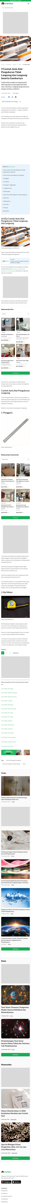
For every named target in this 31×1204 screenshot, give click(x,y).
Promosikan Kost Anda (6, 1194)
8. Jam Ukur (6, 203)
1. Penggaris (6, 177)
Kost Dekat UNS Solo (6, 719)
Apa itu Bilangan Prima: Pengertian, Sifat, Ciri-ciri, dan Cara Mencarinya (13, 1145)
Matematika (13, 1118)
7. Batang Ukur (6, 199)
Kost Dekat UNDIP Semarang (8, 695)
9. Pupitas (5, 206)
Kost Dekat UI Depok (6, 699)
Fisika (19, 63)
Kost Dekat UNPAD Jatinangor (9, 691)
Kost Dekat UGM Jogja (7, 687)
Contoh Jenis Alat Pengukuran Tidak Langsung (15, 193)
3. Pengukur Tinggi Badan (9, 183)
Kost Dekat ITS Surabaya (7, 731)
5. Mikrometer (6, 190)
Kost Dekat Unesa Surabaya (8, 736)
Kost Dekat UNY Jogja (7, 715)
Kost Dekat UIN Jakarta (7, 745)
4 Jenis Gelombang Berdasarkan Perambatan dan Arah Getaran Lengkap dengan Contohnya (14, 880)
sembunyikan (11, 165)
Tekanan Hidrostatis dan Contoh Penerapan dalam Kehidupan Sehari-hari (14, 797)
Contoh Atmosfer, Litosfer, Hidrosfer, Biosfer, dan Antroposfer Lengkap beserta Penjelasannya (14, 938)
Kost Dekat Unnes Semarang (8, 707)
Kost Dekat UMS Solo (6, 727)
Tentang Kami (4, 1189)
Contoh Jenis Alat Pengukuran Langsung (13, 173)
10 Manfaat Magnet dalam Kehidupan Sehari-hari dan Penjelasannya (14, 851)
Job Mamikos (4, 1192)
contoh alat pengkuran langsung (13, 758)
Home (2, 63)
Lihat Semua (15, 371)
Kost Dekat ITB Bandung (7, 723)
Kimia (11, 1014)
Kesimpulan (6, 209)
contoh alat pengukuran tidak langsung (11, 762)
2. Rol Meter (6, 180)
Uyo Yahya (16, 91)
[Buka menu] (28, 2)
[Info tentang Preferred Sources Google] (20, 100)
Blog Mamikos (4, 1200)
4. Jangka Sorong (7, 186)
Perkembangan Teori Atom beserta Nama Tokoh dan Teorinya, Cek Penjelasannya (15, 1041)
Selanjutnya (16, 651)
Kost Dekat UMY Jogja (7, 711)
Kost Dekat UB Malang (7, 703)
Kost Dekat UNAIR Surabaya (8, 740)
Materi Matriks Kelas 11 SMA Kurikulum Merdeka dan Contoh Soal (14, 1111)
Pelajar (14, 63)
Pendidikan (8, 63)
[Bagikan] (9, 95)
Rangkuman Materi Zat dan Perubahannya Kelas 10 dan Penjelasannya (15, 909)
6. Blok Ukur (6, 196)
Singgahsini (3, 1203)
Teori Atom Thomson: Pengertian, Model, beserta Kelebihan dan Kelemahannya (15, 1008)
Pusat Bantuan (4, 1197)
